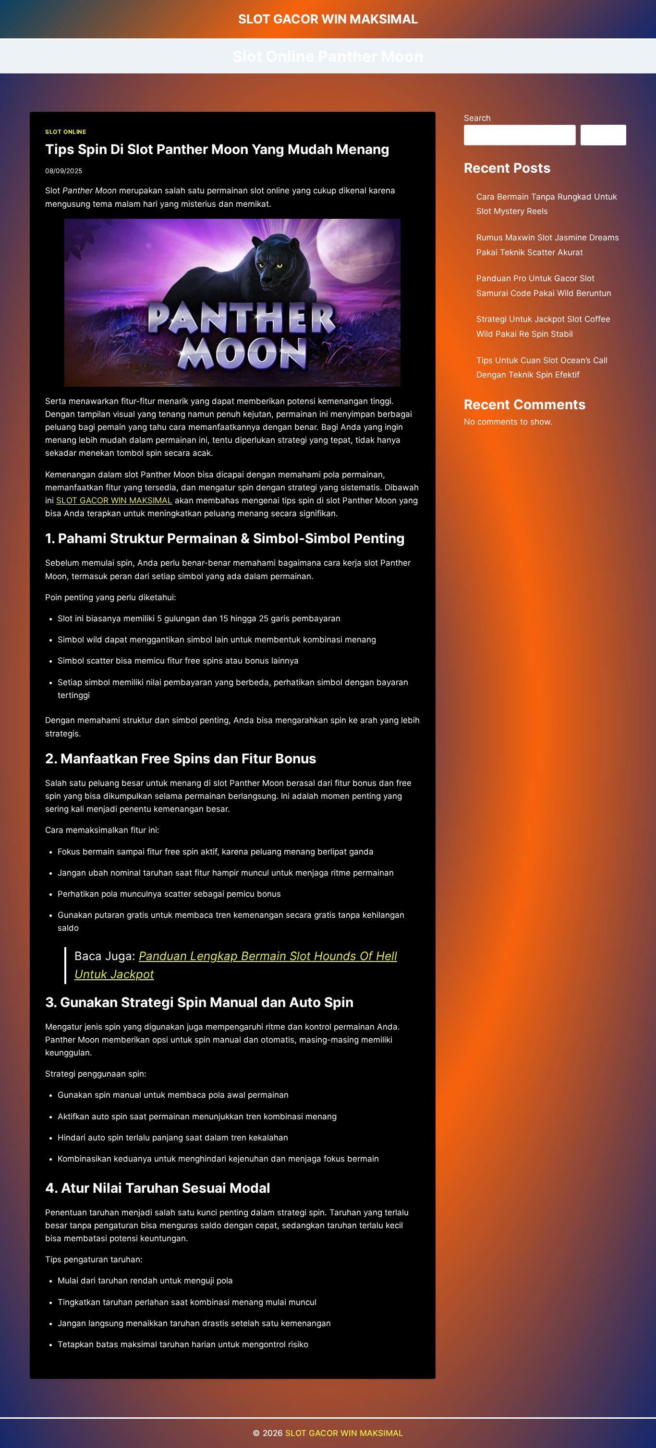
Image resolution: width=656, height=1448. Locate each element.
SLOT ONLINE (65, 131)
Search (477, 118)
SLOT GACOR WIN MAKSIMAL (114, 500)
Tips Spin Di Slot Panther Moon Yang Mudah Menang (217, 149)
